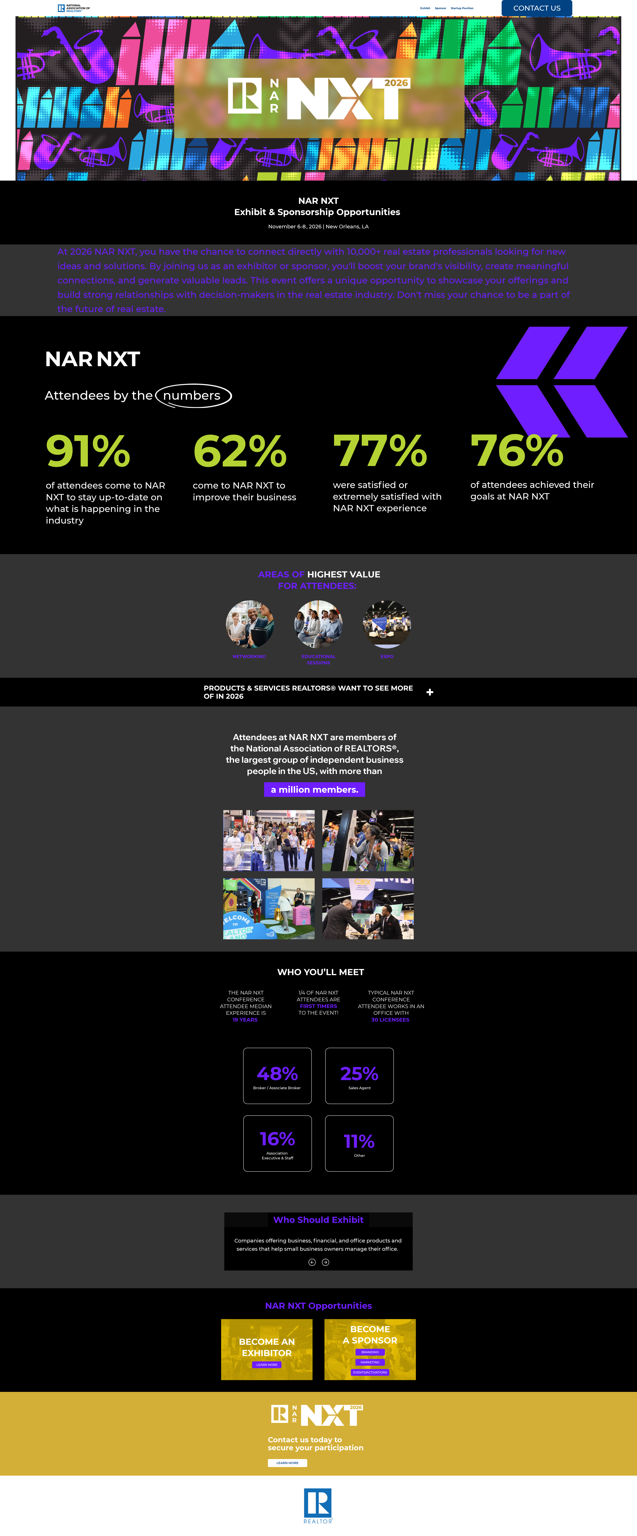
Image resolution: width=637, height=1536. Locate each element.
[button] (440, 8)
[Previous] (312, 1262)
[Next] (325, 1262)
